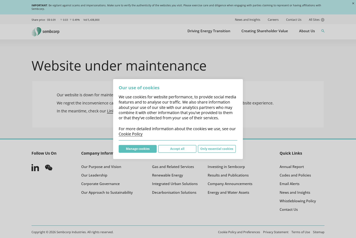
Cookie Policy (131, 134)
